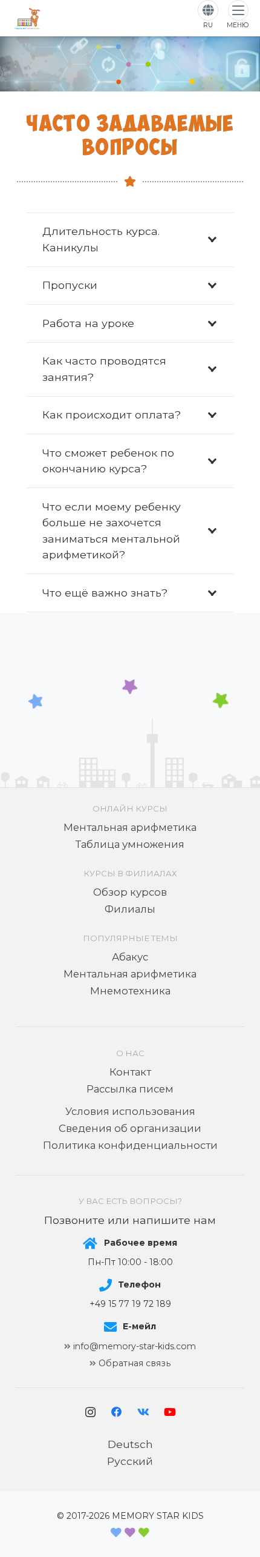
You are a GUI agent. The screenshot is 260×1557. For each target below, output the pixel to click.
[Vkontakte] (143, 1412)
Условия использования (130, 1111)
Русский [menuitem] (130, 1461)
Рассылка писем (130, 1089)
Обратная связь (135, 1363)
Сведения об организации (130, 1128)
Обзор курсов (130, 892)
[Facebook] (116, 1412)
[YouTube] (170, 1412)
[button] (238, 15)
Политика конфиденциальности (130, 1145)
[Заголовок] (27, 18)
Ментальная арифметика (130, 827)
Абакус (130, 957)
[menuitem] (130, 1444)
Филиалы (130, 909)
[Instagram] (90, 1412)
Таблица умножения (130, 844)
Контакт (130, 1072)
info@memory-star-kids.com (134, 1346)
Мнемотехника (130, 991)
